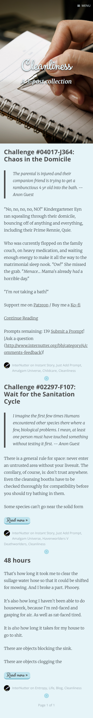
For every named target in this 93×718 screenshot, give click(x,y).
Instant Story (45, 365)
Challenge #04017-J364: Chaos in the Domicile (39, 155)
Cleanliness (67, 370)
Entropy (41, 688)
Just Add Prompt (68, 365)
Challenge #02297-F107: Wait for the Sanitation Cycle (40, 394)
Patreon (41, 305)
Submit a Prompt (67, 331)
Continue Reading (21, 318)
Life (51, 688)
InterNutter (21, 365)
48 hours (17, 560)
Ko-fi (76, 305)
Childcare (49, 370)
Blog (59, 688)
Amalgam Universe (26, 370)
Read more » (17, 520)
